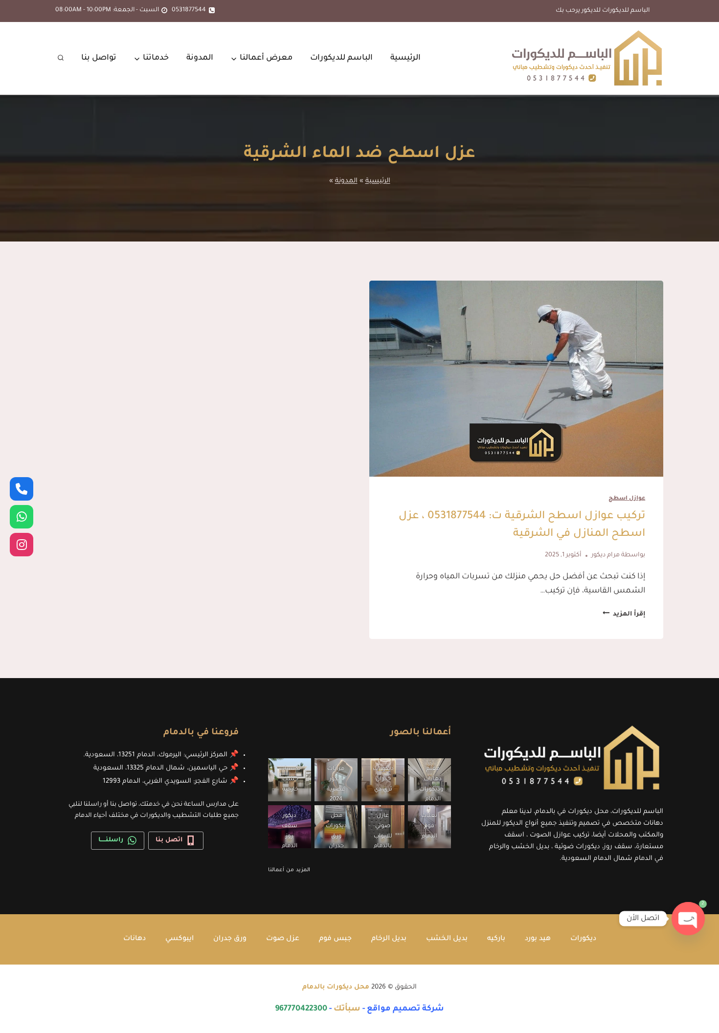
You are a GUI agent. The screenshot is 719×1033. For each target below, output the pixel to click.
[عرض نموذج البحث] (60, 58)
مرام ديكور (605, 555)
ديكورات (583, 939)
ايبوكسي (179, 939)
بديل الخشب (447, 939)
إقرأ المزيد (624, 614)
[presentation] (516, 379)
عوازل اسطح (626, 499)
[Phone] (21, 489)
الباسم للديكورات (341, 58)
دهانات (134, 939)
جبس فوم (335, 939)
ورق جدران (230, 939)
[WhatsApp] (21, 516)
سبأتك (347, 1009)
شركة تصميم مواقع (405, 1009)
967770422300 (301, 1009)
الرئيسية (405, 58)
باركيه (496, 939)
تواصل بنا (98, 58)
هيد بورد (538, 939)
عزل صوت (282, 939)
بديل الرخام (388, 939)
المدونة (199, 58)
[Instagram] (21, 544)
